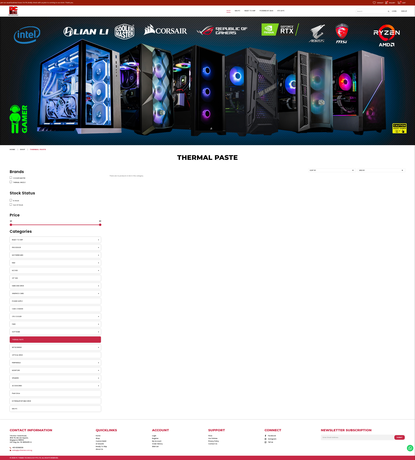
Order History (157, 444)
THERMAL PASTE (38, 149)
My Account (156, 441)
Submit (399, 437)
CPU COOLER (17, 316)
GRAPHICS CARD (18, 293)
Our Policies (212, 438)
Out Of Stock (17, 205)
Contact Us (212, 444)
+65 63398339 (17, 447)
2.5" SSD (15, 278)
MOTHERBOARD (17, 255)
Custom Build (101, 441)
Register (155, 438)
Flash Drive (16, 393)
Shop (22, 149)
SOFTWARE (16, 332)
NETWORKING (17, 347)
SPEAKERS (15, 378)
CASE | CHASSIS (17, 309)
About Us (99, 449)
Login (394, 11)
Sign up (404, 11)
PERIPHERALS (16, 363)
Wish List (155, 446)
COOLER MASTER (18, 178)
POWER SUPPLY (17, 301)
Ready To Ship (101, 446)
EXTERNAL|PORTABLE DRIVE (21, 401)
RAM (13, 263)
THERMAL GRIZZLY (19, 182)
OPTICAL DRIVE (17, 355)
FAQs (210, 436)
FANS (14, 324)
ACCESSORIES (17, 386)
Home (12, 149)
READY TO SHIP (17, 240)
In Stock (15, 201)
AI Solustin (100, 444)
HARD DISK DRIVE (18, 286)
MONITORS (16, 370)
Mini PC (14, 409)
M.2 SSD (15, 270)
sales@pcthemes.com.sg (22, 450)
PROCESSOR (16, 247)
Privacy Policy (213, 441)
